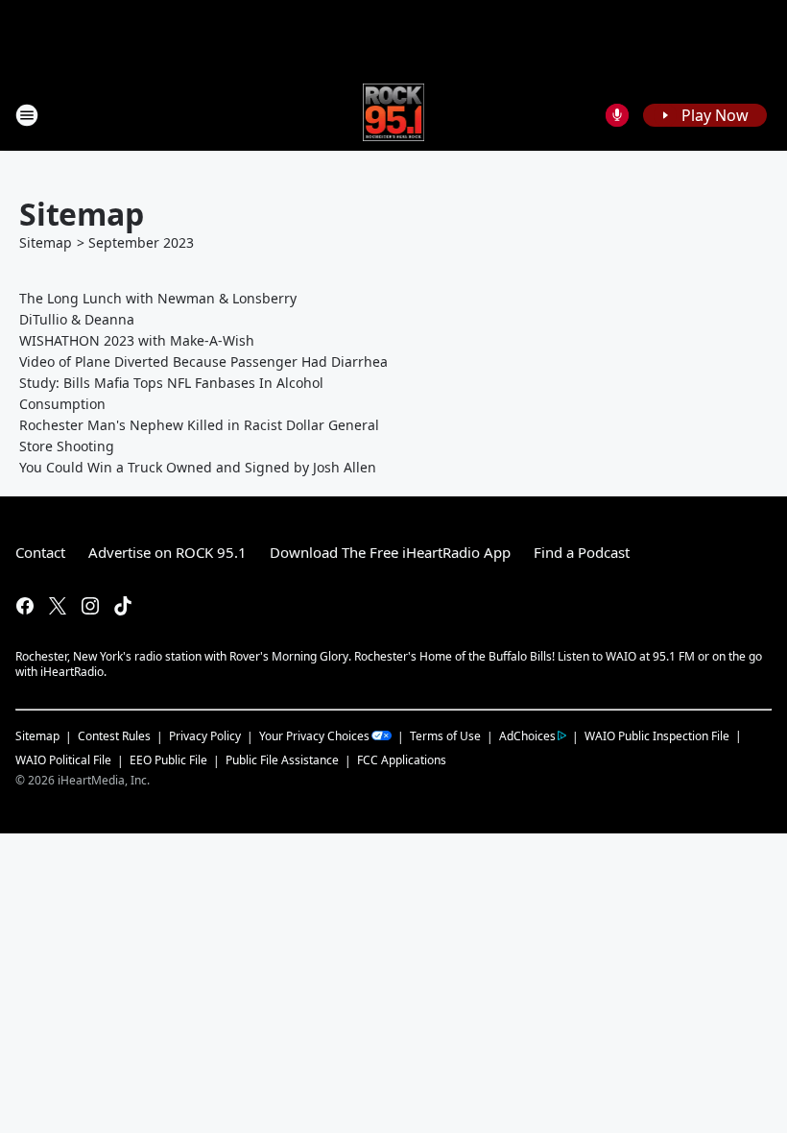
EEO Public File (168, 760)
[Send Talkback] (617, 115)
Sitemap (45, 242)
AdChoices (527, 736)
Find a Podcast (582, 552)
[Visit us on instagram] (90, 605)
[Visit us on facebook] (24, 605)
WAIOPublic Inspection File (656, 735)
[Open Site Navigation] (26, 115)
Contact (40, 552)
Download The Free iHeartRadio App (390, 552)
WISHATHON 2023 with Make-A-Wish (136, 340)
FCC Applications (401, 759)
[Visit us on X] (57, 605)
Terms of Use (445, 736)
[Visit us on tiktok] (122, 605)
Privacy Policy (205, 736)
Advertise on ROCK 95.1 (167, 552)
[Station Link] (394, 115)
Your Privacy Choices (314, 736)
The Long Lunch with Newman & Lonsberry (158, 298)
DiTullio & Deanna (76, 319)
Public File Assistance (282, 760)
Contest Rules (114, 736)
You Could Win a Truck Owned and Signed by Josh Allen (197, 467)
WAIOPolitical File (63, 760)
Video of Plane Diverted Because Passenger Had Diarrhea (203, 361)
